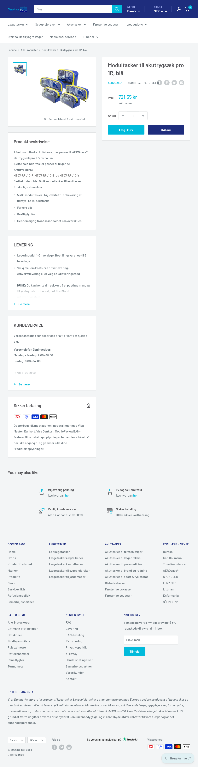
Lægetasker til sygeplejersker (69, 570)
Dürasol (168, 551)
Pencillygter (16, 660)
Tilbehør (88, 37)
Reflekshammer (18, 653)
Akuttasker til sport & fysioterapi (127, 576)
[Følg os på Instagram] (69, 747)
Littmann (169, 589)
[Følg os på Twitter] (61, 747)
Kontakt (71, 678)
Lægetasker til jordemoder (67, 576)
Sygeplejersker (45, 24)
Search (12, 583)
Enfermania (171, 595)
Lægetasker (16, 24)
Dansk (13, 740)
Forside (12, 50)
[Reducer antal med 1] (123, 116)
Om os (12, 558)
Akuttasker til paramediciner (124, 564)
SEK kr (33, 740)
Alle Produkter (29, 50)
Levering (72, 628)
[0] (187, 9)
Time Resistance (174, 564)
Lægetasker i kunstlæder (66, 564)
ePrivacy (71, 653)
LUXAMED (170, 583)
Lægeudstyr (134, 24)
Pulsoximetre (17, 647)
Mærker (13, 570)
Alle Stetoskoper (19, 622)
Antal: (112, 115)
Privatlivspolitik (76, 647)
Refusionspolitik (19, 595)
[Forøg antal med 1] (143, 116)
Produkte (14, 576)
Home (12, 551)
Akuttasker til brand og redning (126, 570)
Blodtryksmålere (19, 641)
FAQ (68, 622)
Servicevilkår (16, 589)
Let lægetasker (59, 551)
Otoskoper (15, 635)
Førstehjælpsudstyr (106, 24)
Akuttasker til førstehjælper (124, 551)
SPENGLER (170, 576)
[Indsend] (117, 9)
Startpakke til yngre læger (25, 37)
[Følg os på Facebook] (54, 747)
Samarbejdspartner (21, 602)
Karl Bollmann (172, 558)
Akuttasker (74, 24)
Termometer (16, 666)
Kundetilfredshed (20, 564)
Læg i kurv (126, 130)
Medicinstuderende (63, 37)
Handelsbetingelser (79, 660)
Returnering (74, 641)
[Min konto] (179, 9)
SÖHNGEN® (170, 602)
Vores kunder (75, 672)
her (67, 495)
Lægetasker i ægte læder (66, 558)
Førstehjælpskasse (118, 589)
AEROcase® (115, 82)
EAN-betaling (75, 635)
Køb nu (166, 130)
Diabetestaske (115, 583)
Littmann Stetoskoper (23, 628)
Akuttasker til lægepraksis (123, 558)
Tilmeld (135, 651)
